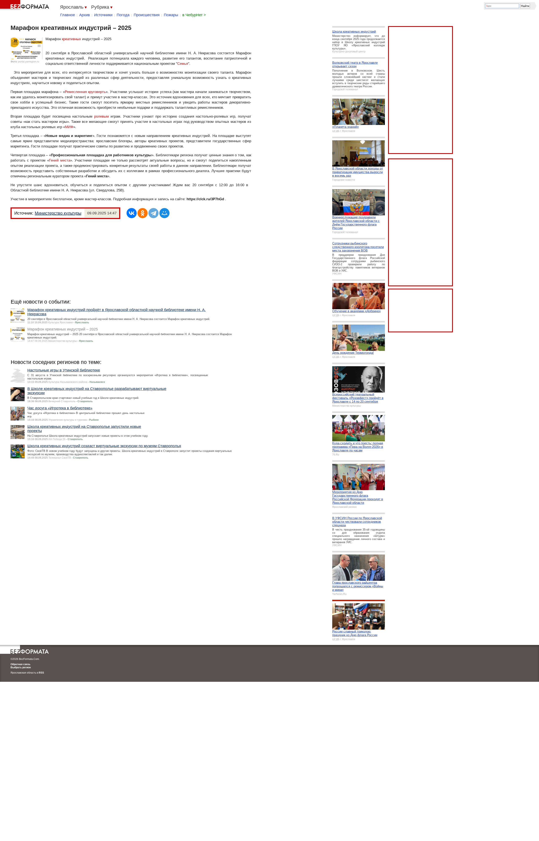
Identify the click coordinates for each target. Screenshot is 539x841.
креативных (71, 39)
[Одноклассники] (142, 213)
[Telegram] (153, 213)
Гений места (59, 160)
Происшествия (147, 15)
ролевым (101, 116)
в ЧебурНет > (194, 15)
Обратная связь (20, 664)
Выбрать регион (21, 667)
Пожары (171, 15)
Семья (182, 64)
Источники (103, 15)
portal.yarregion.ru (28, 61)
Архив (84, 15)
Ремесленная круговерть (85, 92)
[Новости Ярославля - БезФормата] (25, 5)
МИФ (69, 127)
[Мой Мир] (164, 213)
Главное (67, 15)
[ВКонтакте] (132, 213)
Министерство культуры (58, 213)
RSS (41, 672)
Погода (123, 15)
